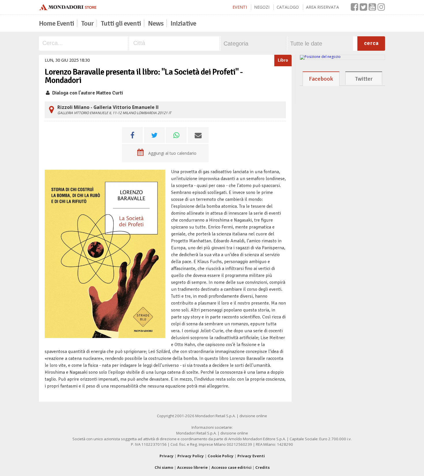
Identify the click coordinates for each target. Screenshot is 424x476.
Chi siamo (164, 467)
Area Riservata (322, 7)
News (156, 23)
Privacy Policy (190, 455)
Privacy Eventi (251, 455)
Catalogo (288, 7)
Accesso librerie (192, 467)
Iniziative (183, 23)
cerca (371, 43)
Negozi (261, 7)
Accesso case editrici (231, 467)
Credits (262, 467)
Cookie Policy (221, 455)
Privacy (167, 455)
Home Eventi (56, 23)
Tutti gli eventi (121, 23)
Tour (87, 23)
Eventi (239, 7)
